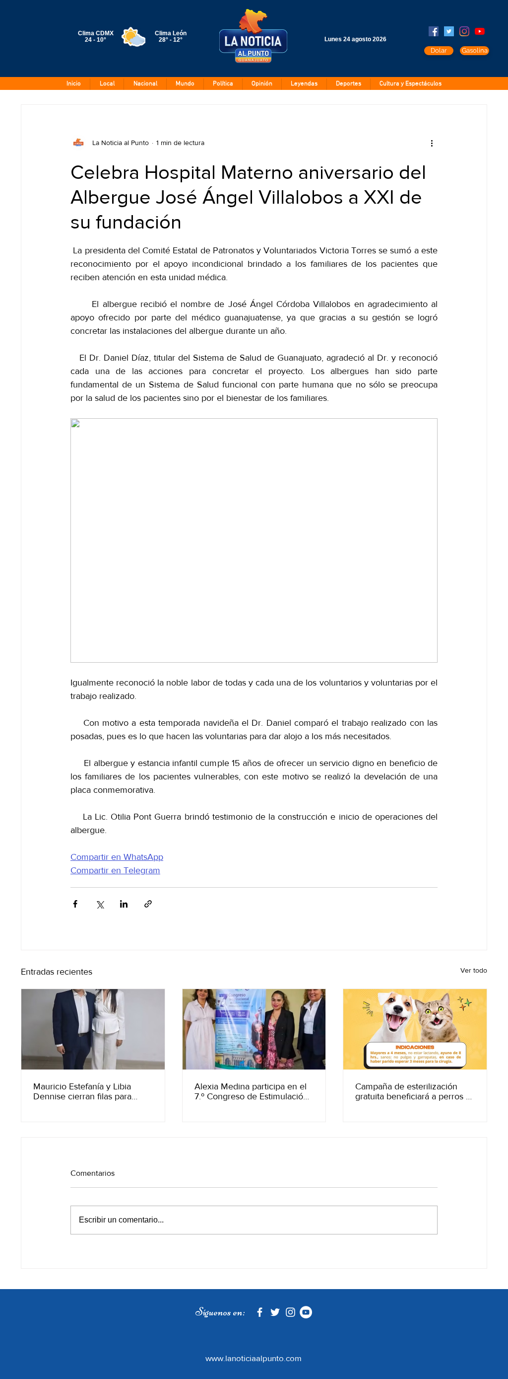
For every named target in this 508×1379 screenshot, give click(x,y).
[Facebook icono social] (434, 31)
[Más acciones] (432, 143)
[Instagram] (464, 31)
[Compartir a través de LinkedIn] (123, 904)
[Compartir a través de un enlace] (148, 904)
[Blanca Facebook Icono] (260, 1312)
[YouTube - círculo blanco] (306, 1312)
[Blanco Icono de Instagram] (290, 1312)
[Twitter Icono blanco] (275, 1312)
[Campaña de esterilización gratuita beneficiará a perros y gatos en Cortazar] (415, 1029)
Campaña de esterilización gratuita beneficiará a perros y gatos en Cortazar (412, 1091)
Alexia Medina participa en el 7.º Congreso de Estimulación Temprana (251, 1091)
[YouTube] (480, 31)
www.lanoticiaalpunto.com (253, 1358)
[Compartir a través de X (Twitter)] (99, 904)
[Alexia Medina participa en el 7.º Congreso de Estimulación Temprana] (254, 1029)
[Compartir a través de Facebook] (75, 904)
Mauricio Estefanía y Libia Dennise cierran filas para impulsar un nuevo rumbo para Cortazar (92, 1091)
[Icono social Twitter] (449, 31)
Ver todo (473, 970)
